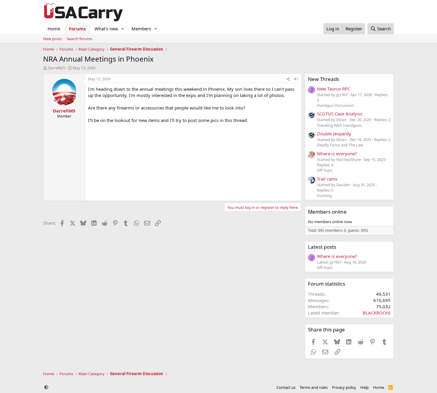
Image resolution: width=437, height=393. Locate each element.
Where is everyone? (337, 153)
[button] (123, 28)
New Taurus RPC (333, 89)
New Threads (323, 79)
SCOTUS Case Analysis (339, 114)
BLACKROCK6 (377, 313)
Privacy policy (344, 387)
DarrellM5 (56, 68)
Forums (77, 29)
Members (141, 29)
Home (54, 29)
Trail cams (327, 179)
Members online (327, 211)
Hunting (324, 195)
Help (364, 387)
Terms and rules (314, 387)
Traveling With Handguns (339, 125)
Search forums (79, 38)
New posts (52, 38)
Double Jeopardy (334, 134)
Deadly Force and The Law (340, 145)
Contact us (285, 387)
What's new (106, 29)
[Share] (288, 79)
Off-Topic (325, 170)
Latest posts (322, 246)
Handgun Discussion (335, 105)
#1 (296, 79)
